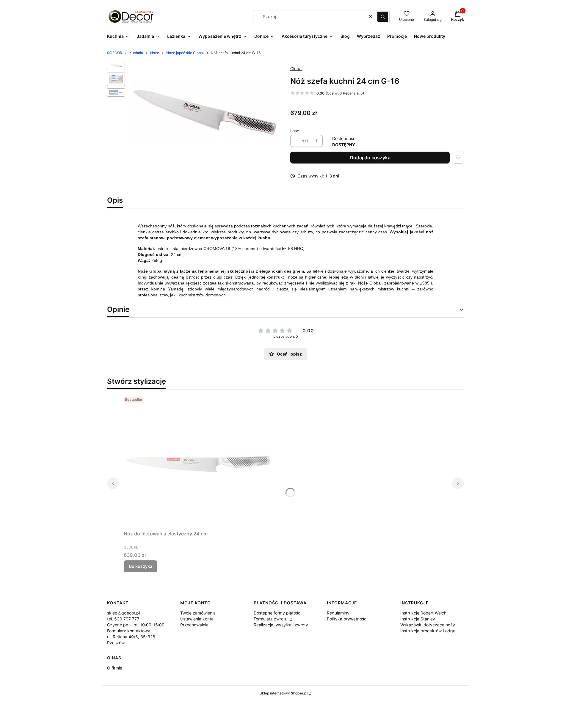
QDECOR (114, 53)
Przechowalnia (194, 624)
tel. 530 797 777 (123, 618)
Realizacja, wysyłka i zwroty (281, 624)
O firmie (114, 667)
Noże (154, 53)
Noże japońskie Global (185, 53)
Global (296, 68)
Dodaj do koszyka (370, 158)
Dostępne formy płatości (277, 612)
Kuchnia (136, 53)
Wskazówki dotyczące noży (427, 624)
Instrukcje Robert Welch (423, 612)
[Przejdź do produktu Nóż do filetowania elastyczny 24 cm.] (198, 461)
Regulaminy (338, 612)
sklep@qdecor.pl (123, 612)
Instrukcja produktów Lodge (427, 630)
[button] (382, 17)
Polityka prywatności (347, 618)
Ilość (294, 130)
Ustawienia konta (197, 618)
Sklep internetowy (284, 693)
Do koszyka (140, 566)
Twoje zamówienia (198, 612)
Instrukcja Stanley (417, 618)
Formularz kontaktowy (128, 630)
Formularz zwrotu (271, 618)
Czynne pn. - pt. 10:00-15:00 (135, 624)
